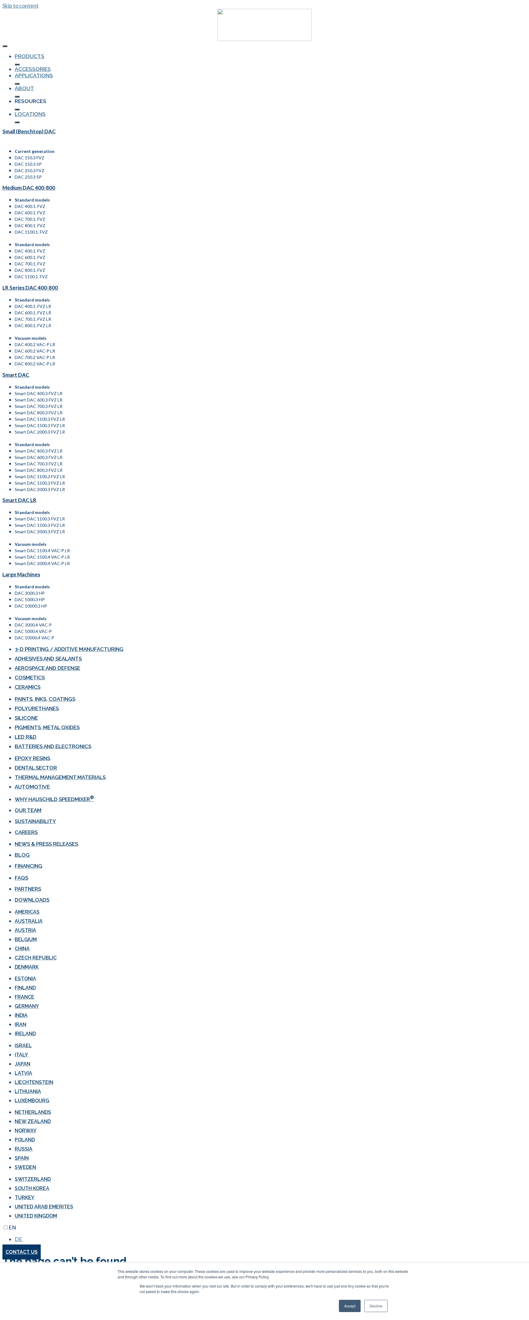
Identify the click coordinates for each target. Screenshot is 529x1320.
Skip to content (20, 5)
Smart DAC (15, 375)
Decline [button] (376, 1305)
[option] (271, 1239)
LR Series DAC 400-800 (30, 287)
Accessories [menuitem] (33, 69)
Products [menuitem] (29, 56)
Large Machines (21, 574)
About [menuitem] (24, 88)
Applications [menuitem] (34, 75)
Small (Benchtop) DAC (29, 131)
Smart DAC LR (19, 500)
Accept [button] (349, 1305)
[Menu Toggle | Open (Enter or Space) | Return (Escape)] (4, 46)
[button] (17, 64)
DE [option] (18, 1239)
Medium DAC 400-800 (28, 187)
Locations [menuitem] (30, 114)
